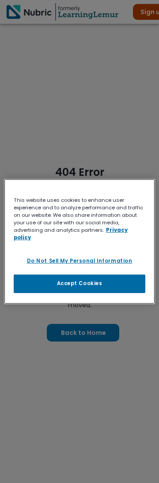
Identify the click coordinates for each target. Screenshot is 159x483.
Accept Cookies (79, 283)
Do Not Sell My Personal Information (79, 260)
